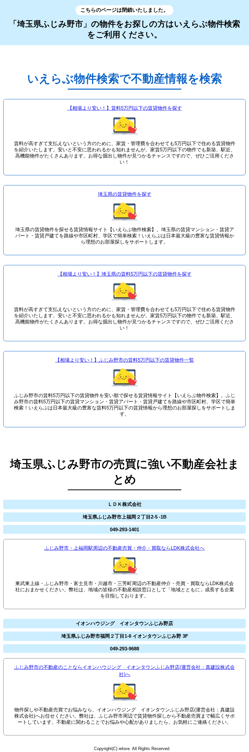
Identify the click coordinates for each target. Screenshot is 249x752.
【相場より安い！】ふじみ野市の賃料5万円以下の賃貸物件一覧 (124, 360)
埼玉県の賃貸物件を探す (124, 194)
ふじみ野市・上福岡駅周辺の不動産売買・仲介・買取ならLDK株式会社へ (124, 548)
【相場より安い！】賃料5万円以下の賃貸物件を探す (124, 108)
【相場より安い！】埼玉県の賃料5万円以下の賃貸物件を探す (125, 274)
